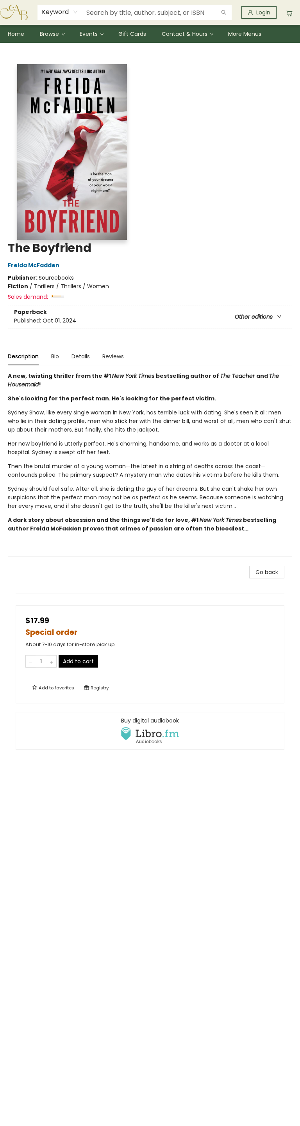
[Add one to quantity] (51, 661)
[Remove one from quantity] (31, 661)
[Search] (224, 12)
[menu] (150, 34)
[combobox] (60, 12)
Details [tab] (80, 356)
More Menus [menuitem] (244, 34)
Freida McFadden (33, 265)
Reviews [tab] (113, 356)
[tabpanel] (150, 464)
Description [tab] (23, 356)
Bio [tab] (55, 356)
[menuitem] (16, 34)
